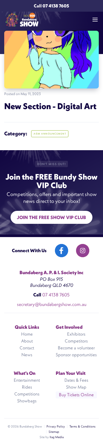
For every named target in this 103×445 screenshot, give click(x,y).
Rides (27, 387)
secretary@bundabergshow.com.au (51, 304)
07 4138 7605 (56, 6)
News (26, 355)
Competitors (76, 341)
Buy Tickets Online (76, 395)
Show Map (76, 387)
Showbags (26, 401)
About (27, 341)
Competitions (26, 394)
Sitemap (54, 432)
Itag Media (57, 437)
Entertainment (27, 380)
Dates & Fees (76, 380)
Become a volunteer (76, 348)
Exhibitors (76, 334)
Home (27, 334)
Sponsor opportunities (76, 355)
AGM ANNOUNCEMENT (50, 133)
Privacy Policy (55, 426)
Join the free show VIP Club (51, 217)
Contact (27, 348)
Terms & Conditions (82, 426)
